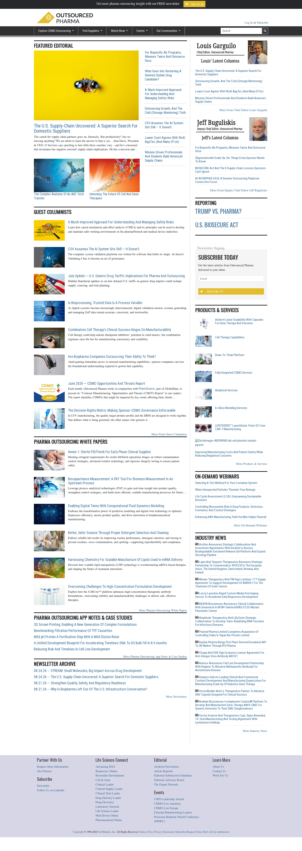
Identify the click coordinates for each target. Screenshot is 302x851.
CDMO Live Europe (166, 796)
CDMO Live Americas (167, 792)
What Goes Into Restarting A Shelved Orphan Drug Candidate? (163, 75)
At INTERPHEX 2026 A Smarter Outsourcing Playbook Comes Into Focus (227, 180)
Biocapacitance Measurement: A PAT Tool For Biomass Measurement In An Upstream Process (120, 481)
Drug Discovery (105, 790)
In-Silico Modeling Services (231, 408)
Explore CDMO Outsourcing (54, 31)
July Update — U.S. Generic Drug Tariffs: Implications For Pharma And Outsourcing (126, 276)
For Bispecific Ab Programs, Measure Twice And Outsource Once (165, 57)
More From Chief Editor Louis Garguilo (243, 110)
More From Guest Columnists (169, 434)
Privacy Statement (164, 820)
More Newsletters (176, 696)
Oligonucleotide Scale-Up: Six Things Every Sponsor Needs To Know (230, 159)
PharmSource (147, 388)
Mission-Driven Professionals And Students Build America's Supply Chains (164, 156)
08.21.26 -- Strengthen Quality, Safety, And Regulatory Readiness (80, 683)
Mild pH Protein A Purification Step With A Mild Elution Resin (76, 637)
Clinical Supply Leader (109, 777)
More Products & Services (251, 452)
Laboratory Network (107, 795)
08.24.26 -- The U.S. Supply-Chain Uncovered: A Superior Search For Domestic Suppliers (96, 677)
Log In (249, 22)
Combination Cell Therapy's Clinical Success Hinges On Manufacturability (119, 330)
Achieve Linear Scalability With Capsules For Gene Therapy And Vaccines (239, 321)
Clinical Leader (105, 773)
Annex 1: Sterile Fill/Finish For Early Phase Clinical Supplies (109, 452)
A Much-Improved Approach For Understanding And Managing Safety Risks (163, 94)
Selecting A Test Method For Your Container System (226, 471)
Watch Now (118, 31)
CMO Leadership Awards (169, 787)
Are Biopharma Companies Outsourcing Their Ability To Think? (112, 357)
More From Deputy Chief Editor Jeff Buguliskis (238, 190)
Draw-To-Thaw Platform (229, 355)
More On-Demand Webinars (250, 514)
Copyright (78, 820)
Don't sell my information (216, 820)
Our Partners (44, 759)
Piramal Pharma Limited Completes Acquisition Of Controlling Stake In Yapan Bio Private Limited (226, 621)
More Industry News (255, 719)
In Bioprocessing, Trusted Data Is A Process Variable (105, 303)
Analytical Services (226, 390)
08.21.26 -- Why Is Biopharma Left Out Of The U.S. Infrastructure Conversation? (90, 689)
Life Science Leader (107, 799)
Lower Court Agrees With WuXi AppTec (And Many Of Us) (165, 140)
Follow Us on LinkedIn (50, 778)
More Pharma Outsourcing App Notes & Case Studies (155, 656)
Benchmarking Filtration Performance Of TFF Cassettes (73, 631)
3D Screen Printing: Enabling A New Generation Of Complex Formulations (85, 624)
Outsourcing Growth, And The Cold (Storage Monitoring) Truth (165, 111)
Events (141, 31)
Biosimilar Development (110, 764)
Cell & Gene (103, 768)
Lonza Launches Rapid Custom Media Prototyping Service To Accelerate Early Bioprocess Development (226, 583)
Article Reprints (163, 759)
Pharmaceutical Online (109, 808)
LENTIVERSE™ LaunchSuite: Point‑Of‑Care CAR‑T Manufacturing (240, 427)
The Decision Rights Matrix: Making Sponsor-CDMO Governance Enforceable (121, 410)
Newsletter (43, 774)
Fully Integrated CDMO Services (233, 372)
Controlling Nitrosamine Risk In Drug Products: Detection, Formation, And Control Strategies (229, 496)
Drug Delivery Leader (108, 786)
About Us (218, 755)
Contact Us (219, 759)
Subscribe (262, 22)
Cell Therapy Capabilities (229, 337)
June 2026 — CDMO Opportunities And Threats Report (106, 383)
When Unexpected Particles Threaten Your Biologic (225, 478)
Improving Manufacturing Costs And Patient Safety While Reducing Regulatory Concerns (241, 442)
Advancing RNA (105, 755)
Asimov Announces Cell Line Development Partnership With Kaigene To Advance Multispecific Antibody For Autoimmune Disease (229, 655)
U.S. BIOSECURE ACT (216, 225)
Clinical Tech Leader (108, 781)
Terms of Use (146, 820)
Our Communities (167, 31)
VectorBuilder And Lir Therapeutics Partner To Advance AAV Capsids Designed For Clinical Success (229, 681)
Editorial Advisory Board (169, 768)
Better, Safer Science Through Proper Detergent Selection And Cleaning (118, 533)
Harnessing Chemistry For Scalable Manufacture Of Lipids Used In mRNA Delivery (125, 560)
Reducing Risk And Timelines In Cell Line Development (72, 649)
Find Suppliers (91, 31)
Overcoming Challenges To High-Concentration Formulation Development (120, 587)
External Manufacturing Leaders (173, 801)
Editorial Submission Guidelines (173, 764)
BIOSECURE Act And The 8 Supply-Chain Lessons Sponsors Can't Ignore (230, 170)
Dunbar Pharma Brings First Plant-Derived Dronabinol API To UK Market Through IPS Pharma (230, 632)
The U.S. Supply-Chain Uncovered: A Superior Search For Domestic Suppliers (86, 128)
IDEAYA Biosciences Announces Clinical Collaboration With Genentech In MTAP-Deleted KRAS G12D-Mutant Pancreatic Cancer (229, 595)
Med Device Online (107, 804)
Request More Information (52, 755)
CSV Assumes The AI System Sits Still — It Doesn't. (164, 125)
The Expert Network (166, 773)
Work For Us (220, 764)
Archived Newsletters (166, 755)
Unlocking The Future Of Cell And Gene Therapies (114, 196)
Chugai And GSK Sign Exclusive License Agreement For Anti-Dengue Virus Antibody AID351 (229, 642)
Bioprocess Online (106, 759)
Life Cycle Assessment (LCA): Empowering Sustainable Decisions (228, 486)
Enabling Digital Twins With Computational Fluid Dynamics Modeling (116, 506)
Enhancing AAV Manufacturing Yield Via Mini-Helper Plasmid (230, 505)
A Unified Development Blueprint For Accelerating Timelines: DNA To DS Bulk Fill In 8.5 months (100, 643)
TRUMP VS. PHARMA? (218, 211)
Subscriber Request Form (188, 820)
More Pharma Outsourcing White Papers (163, 610)
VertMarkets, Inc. (107, 820)
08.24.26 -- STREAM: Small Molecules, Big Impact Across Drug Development (88, 671)
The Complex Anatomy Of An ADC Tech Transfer (59, 196)
